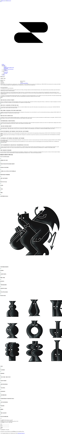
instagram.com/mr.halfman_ (24, 83)
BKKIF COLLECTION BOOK (8, 69)
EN (0, 1)
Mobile (1, 425)
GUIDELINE (6, 70)
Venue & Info (6, 72)
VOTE (1, 427)
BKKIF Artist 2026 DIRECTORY (9, 67)
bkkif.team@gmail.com (21, 433)
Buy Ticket (5, 73)
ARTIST (5, 66)
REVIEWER (6, 68)
